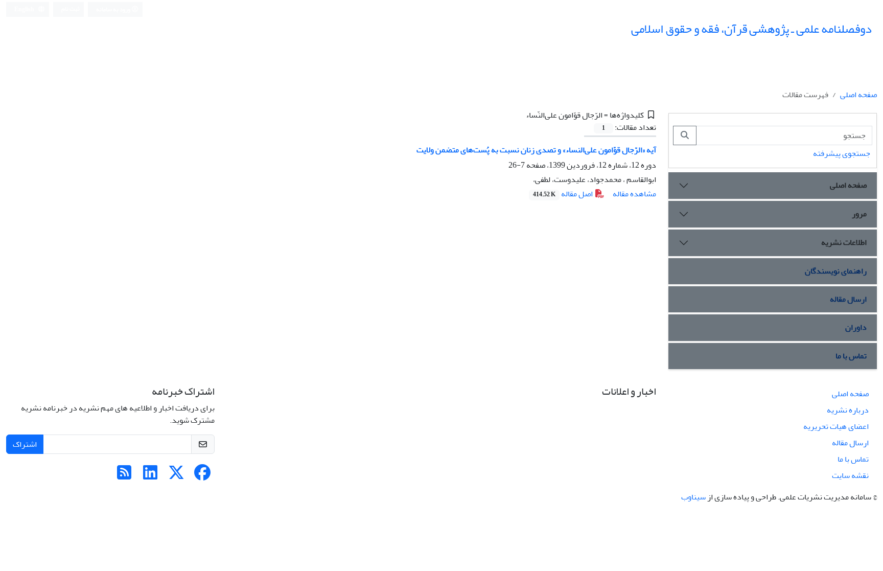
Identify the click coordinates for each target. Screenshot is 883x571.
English (24, 9)
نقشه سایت (850, 475)
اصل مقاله (563, 193)
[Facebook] (202, 476)
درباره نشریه (848, 410)
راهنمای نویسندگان (836, 271)
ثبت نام (70, 9)
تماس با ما (851, 355)
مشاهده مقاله (634, 193)
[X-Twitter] (176, 476)
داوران (856, 327)
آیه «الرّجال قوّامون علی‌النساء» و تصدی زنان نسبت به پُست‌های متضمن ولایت (536, 149)
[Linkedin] (150, 476)
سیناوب (693, 497)
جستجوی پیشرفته (841, 153)
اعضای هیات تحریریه (836, 426)
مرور (859, 213)
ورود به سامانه (113, 9)
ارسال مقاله (848, 299)
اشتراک (25, 444)
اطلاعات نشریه (844, 242)
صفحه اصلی (858, 94)
